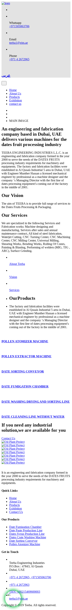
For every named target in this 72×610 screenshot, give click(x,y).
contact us (15, 103)
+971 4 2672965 (19, 59)
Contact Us (8, 438)
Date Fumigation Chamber (25, 527)
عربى (6, 75)
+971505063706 (19, 26)
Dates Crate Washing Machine (27, 537)
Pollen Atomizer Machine (24, 544)
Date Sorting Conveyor (23, 540)
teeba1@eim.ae (18, 42)
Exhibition (15, 100)
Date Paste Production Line (25, 530)
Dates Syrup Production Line (27, 533)
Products (14, 97)
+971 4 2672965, (20, 577)
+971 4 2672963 (19, 584)
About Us (15, 93)
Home (13, 90)
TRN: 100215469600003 (24, 591)
